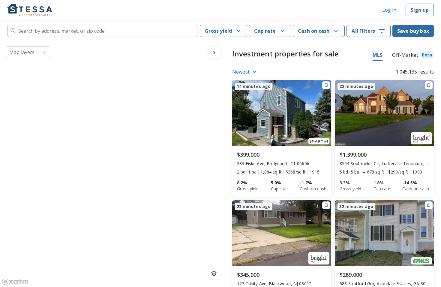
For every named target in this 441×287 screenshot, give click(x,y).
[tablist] (403, 55)
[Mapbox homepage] (15, 281)
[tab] (413, 55)
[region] (112, 164)
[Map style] (214, 273)
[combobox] (102, 31)
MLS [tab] (377, 55)
